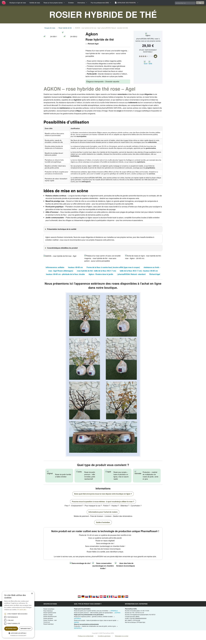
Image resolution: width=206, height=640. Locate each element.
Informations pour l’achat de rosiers (103, 512)
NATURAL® (77, 618)
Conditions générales (104, 636)
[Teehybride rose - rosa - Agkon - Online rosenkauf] (83, 596)
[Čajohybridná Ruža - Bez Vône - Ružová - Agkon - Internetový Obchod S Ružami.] (86, 596)
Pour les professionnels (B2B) (100, 3)
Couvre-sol (46, 622)
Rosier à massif (47, 614)
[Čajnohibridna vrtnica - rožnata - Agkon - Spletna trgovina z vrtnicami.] (93, 596)
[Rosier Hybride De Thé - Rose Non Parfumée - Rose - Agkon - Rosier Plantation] (123, 596)
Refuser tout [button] (26, 628)
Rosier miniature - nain (50, 620)
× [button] (32, 593)
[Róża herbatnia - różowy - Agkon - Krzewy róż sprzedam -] (115, 596)
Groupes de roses (49, 28)
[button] (18, 633)
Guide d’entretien (103, 522)
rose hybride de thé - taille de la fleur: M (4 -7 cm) (96, 271)
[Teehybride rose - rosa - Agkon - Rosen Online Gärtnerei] (101, 596)
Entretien (71, 3)
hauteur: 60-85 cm (75, 267)
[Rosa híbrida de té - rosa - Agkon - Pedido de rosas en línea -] (119, 596)
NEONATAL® (78, 628)
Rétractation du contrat (121, 636)
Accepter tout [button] (11, 628)
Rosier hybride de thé (65, 28)
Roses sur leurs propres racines (53, 3)
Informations (81, 3)
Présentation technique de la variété (61, 229)
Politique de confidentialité (85, 636)
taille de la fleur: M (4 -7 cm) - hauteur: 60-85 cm (139, 271)
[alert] (18, 614)
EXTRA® (117, 612)
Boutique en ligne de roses (18, 3)
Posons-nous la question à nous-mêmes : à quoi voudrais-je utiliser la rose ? (103, 501)
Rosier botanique (48, 624)
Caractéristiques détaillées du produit (62, 248)
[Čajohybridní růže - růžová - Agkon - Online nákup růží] (97, 596)
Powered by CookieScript (18, 635)
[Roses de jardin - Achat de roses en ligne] (200, 2)
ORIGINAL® (114, 611)
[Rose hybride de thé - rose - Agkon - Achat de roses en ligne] (112, 596)
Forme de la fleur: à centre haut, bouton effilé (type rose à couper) (113, 267)
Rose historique (48, 611)
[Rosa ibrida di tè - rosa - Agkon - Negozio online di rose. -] (108, 596)
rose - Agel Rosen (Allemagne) (60, 271)
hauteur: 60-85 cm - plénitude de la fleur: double (65, 274)
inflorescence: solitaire (55, 267)
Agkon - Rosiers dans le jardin (101, 274)
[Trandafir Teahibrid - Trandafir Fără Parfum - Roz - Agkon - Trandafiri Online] (90, 596)
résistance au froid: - (152, 267)
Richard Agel (154, 274)
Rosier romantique (48, 609)
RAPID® (76, 622)
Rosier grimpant (48, 618)
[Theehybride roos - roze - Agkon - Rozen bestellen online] (126, 596)
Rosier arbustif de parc (50, 616)
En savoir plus (21, 609)
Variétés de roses (34, 3)
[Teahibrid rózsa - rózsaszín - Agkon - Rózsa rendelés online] (79, 596)
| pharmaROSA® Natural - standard (131, 274)
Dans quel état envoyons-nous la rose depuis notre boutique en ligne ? (103, 494)
